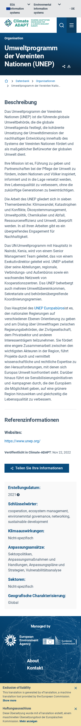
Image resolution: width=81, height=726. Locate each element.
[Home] (6, 81)
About (33, 660)
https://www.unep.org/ (22, 441)
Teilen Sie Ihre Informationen (39, 468)
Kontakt (35, 668)
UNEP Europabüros (49, 308)
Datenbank (22, 81)
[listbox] (18, 8)
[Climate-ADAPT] (28, 23)
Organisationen (45, 81)
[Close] (75, 688)
